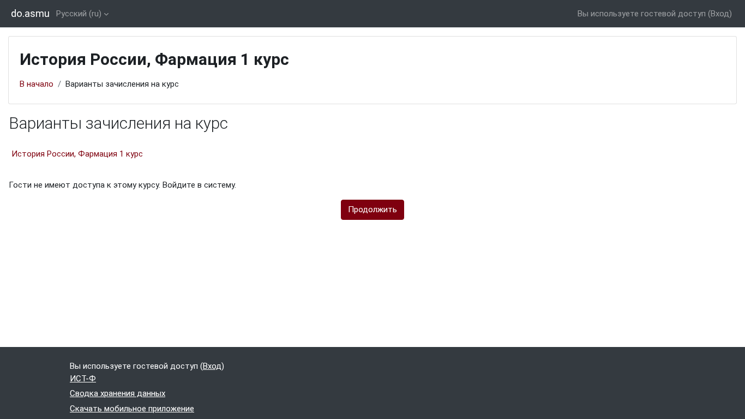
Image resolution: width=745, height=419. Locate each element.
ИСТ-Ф (83, 379)
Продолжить (372, 209)
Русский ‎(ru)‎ (78, 14)
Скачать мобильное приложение (132, 409)
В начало (36, 84)
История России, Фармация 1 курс (77, 154)
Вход (720, 14)
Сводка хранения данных (117, 393)
